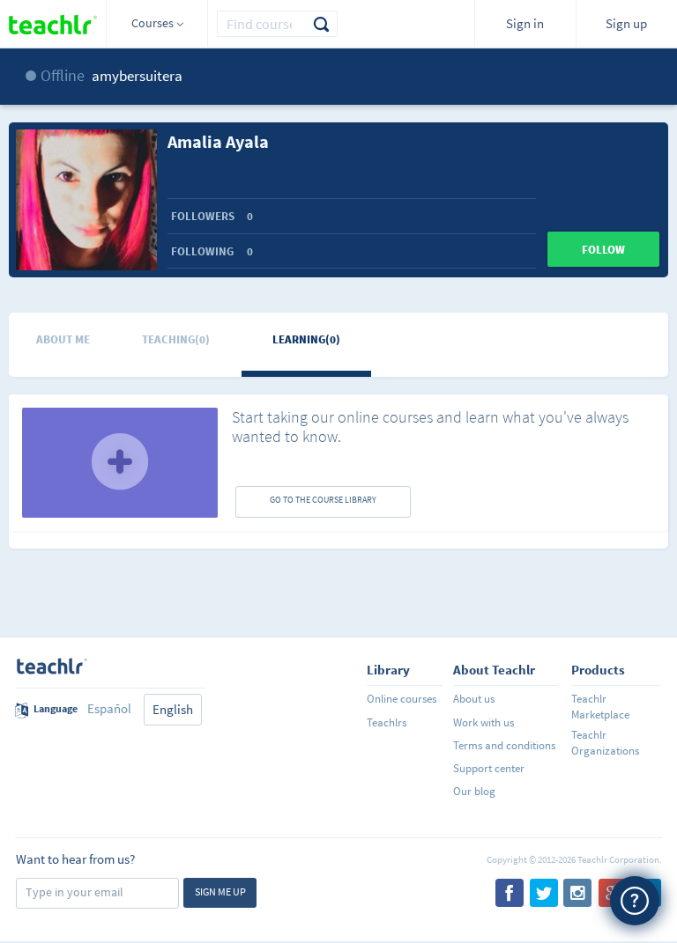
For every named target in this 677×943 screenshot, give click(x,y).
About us (474, 698)
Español (109, 708)
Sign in (525, 23)
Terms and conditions (504, 745)
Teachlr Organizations (605, 742)
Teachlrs (386, 722)
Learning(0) (306, 339)
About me (63, 339)
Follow (603, 249)
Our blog (474, 791)
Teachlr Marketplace (600, 706)
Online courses (401, 698)
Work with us (483, 722)
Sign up (626, 23)
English (173, 709)
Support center (488, 768)
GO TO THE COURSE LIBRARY (323, 499)
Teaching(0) (176, 339)
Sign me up (220, 891)
